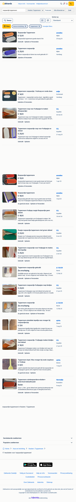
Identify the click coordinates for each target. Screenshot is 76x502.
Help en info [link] (21, 4)
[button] (64, 4)
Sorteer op (55, 17)
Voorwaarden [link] (31, 4)
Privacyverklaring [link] (66, 473)
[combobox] (14, 10)
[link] (9, 4)
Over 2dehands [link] (29, 482)
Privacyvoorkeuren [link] (44, 477)
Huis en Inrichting (18, 26)
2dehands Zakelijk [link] (10, 473)
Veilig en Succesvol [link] (26, 473)
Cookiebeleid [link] (30, 477)
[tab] (42, 20)
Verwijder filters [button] (47, 26)
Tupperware (34, 26)
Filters (8, 26)
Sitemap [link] (49, 482)
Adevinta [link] (40, 482)
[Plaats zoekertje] (71, 4)
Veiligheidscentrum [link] (42, 4)
